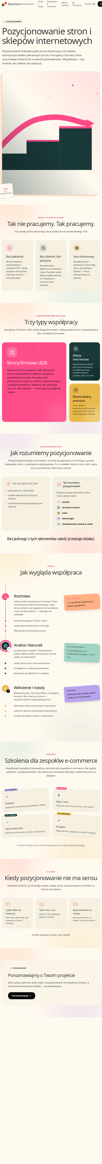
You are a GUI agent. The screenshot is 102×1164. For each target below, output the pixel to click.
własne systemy (64, 4)
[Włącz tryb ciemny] (93, 4)
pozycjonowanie (27, 4)
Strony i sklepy (40, 4)
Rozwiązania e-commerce (52, 4)
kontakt (88, 4)
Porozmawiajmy (20, 995)
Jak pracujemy (76, 4)
